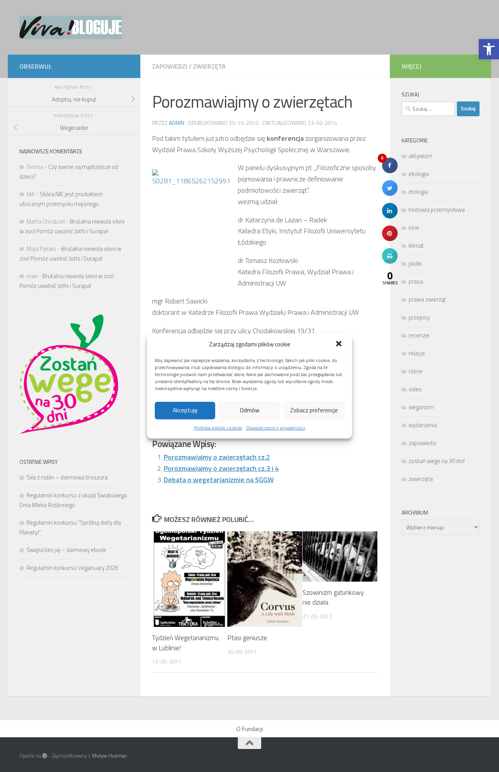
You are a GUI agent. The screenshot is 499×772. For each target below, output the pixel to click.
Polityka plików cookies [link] (218, 427)
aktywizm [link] (420, 155)
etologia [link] (418, 191)
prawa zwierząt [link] (427, 299)
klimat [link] (416, 245)
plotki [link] (415, 263)
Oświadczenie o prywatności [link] (275, 427)
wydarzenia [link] (423, 425)
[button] (339, 344)
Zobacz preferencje (314, 410)
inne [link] (414, 227)
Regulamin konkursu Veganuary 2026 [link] (72, 567)
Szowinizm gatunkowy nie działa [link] (333, 597)
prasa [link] (416, 281)
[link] (489, 49)
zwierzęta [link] (209, 66)
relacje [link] (417, 353)
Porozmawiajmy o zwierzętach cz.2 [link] (217, 457)
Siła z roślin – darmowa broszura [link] (67, 477)
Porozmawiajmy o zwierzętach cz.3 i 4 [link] (221, 468)
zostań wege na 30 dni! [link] (437, 460)
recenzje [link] (419, 335)
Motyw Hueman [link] (109, 756)
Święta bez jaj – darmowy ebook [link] (66, 549)
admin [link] (176, 123)
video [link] (415, 389)
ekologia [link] (419, 173)
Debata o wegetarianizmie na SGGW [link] (219, 479)
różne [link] (416, 371)
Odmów (249, 410)
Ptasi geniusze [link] (247, 638)
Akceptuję (185, 410)
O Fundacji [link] (249, 728)
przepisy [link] (419, 317)
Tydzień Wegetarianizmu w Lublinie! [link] (185, 643)
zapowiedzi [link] (169, 66)
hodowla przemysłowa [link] (437, 209)
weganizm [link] (421, 407)
